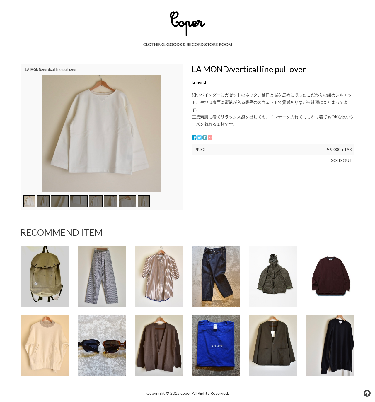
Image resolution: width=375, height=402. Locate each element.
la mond (199, 82)
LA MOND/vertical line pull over (249, 69)
